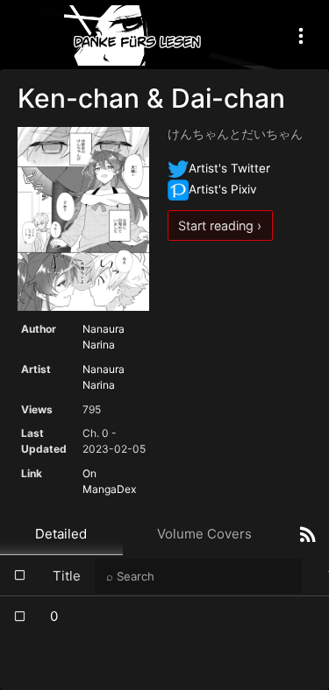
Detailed (61, 533)
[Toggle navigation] (301, 35)
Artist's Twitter (229, 168)
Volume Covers (204, 533)
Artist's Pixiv (223, 189)
